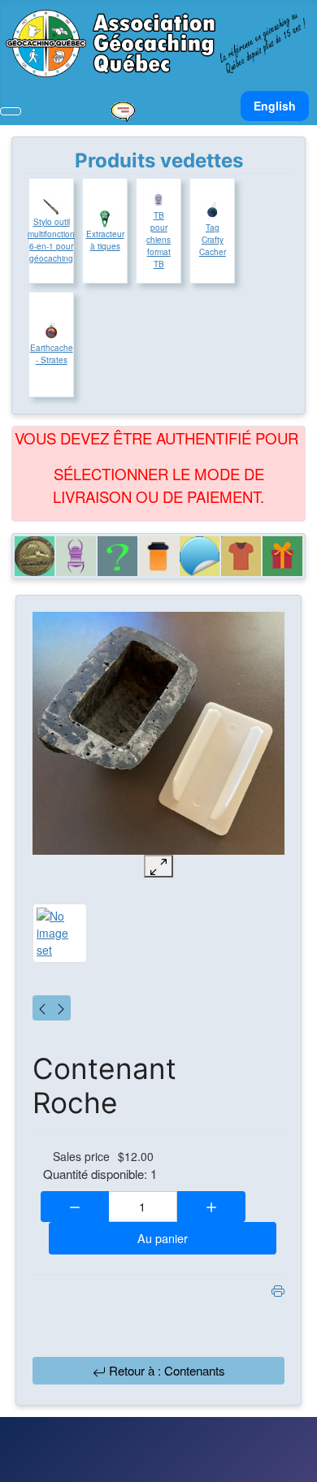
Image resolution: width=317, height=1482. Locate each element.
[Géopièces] (34, 556)
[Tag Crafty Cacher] (212, 212)
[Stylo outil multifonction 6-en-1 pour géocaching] (51, 206)
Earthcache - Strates (51, 354)
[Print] (277, 1289)
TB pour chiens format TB (158, 240)
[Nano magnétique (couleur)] (61, 1007)
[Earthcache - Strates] (51, 332)
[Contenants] (159, 556)
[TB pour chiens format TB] (158, 200)
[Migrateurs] (76, 556)
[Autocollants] (199, 556)
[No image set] (158, 733)
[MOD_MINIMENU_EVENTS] (123, 110)
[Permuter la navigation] (10, 111)
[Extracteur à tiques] (105, 218)
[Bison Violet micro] (42, 1007)
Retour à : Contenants (165, 1370)
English (275, 106)
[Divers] (117, 556)
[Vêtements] (241, 556)
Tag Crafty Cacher (212, 240)
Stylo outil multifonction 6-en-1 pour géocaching (51, 240)
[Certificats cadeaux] (282, 556)
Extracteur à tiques (105, 240)
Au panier (162, 1237)
